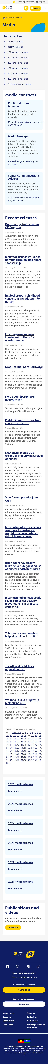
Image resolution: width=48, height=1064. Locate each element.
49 (40, 744)
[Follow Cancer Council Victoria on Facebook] (9, 967)
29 (40, 738)
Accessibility (30, 2)
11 (11, 735)
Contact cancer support (24, 984)
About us (19, 2)
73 (18, 754)
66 (29, 751)
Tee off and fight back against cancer (19, 667)
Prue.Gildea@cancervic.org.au (23, 161)
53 (18, 748)
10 (7, 735)
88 (36, 757)
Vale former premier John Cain (21, 498)
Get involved (8, 1020)
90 (7, 760)
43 (18, 744)
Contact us (32, 1017)
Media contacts (15, 41)
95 (25, 760)
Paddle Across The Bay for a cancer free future (23, 421)
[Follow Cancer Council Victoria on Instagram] (19, 967)
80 (7, 757)
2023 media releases (20, 843)
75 (25, 754)
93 (18, 760)
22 (14, 738)
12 (14, 735)
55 (25, 748)
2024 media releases (20, 823)
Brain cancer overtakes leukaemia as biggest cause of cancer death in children (23, 566)
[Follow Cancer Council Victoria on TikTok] (39, 967)
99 (40, 760)
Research (7, 1017)
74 (22, 754)
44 (22, 744)
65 (25, 751)
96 (29, 760)
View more (13, 927)
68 (36, 751)
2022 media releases (20, 862)
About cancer (9, 1013)
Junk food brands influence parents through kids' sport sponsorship (23, 260)
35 (25, 741)
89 (40, 757)
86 (29, 757)
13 (18, 735)
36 (29, 741)
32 (14, 741)
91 (11, 760)
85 (25, 757)
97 (32, 760)
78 (36, 754)
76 (29, 754)
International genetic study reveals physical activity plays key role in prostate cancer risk (23, 602)
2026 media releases (20, 784)
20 (7, 738)
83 (18, 757)
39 (40, 741)
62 (14, 751)
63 (18, 751)
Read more (13, 791)
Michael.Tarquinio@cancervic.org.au (25, 122)
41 (11, 744)
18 (36, 735)
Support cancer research (24, 999)
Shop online (8, 1024)
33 (18, 741)
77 (32, 754)
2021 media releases (20, 881)
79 (40, 754)
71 (11, 754)
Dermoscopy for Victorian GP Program (22, 225)
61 (11, 751)
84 (22, 757)
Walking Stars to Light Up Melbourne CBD (22, 701)
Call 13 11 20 (24, 990)
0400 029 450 (15, 125)
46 (29, 744)
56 (29, 748)
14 (22, 735)
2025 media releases (20, 804)
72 (14, 754)
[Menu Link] (44, 9)
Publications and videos (19, 84)
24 (22, 738)
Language (42, 2)
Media (19, 17)
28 (36, 738)
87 (32, 757)
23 (18, 738)
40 (7, 744)
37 (32, 741)
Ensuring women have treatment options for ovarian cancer (19, 337)
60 (7, 751)
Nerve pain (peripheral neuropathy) (20, 398)
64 (22, 751)
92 (14, 760)
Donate (37, 8)
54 (22, 748)
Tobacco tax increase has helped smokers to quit (21, 634)
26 (29, 738)
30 (7, 741)
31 (11, 741)
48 (36, 744)
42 (14, 744)
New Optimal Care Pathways (24, 367)
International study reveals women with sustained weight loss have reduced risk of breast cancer (23, 531)
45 (25, 744)
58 (36, 748)
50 (7, 748)
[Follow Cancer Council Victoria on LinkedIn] (29, 967)
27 (32, 738)
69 (40, 751)
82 (14, 757)
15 (25, 735)
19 (40, 735)
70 (7, 754)
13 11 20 (26, 8)
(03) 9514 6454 (15, 200)
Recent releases (15, 46)
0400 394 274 (15, 164)
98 (36, 760)
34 (22, 741)
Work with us (32, 1020)
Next (8, 763)
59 (40, 748)
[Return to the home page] (7, 10)
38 (36, 741)
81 (11, 757)
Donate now (24, 1004)
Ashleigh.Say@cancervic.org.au (23, 197)
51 (11, 748)
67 (32, 751)
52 (14, 748)
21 (11, 738)
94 (22, 760)
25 (25, 738)
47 (32, 744)
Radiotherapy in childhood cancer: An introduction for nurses (23, 298)
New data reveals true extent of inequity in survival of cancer (24, 456)
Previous (16, 732)
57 (32, 748)
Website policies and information (36, 1025)
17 (32, 735)
